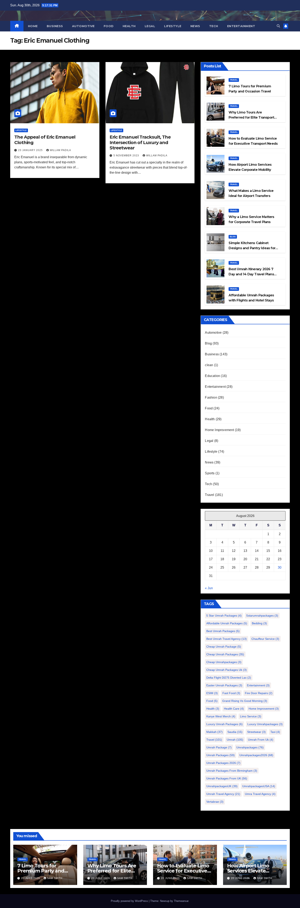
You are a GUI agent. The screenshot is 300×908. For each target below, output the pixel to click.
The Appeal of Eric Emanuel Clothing (44, 139)
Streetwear (256, 732)
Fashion (211, 397)
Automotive (83, 26)
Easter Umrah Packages (224, 685)
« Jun (209, 588)
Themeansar (181, 900)
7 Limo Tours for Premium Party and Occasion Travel (40, 871)
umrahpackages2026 (256, 755)
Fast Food (231, 693)
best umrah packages (223, 631)
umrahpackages (250, 747)
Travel (234, 80)
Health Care (234, 708)
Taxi (275, 732)
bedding (259, 623)
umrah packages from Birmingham (231, 770)
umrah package (219, 747)
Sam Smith (54, 878)
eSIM (212, 693)
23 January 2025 (30, 150)
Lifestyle (172, 26)
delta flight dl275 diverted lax (228, 677)
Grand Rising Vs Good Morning (244, 700)
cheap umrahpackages (223, 662)
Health (129, 26)
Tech (213, 26)
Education (212, 376)
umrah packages (220, 755)
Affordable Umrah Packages (226, 623)
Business (55, 26)
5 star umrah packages (224, 615)
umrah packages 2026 (223, 763)
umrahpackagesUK (222, 786)
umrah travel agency (223, 794)
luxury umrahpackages (265, 724)
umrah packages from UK (226, 778)
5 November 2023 (126, 155)
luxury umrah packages (224, 724)
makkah (214, 732)
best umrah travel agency (226, 638)
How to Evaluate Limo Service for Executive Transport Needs (183, 871)
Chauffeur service (265, 638)
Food (109, 26)
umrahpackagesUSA (258, 786)
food (212, 700)
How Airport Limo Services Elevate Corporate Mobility (249, 871)
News (195, 26)
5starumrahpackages (262, 615)
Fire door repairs (258, 693)
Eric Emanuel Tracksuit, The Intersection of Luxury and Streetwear (140, 142)
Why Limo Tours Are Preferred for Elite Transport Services (251, 117)
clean (209, 365)
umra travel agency (260, 794)
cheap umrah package (223, 646)
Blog (233, 237)
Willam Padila (60, 150)
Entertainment (241, 26)
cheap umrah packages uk (226, 669)
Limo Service (250, 716)
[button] (278, 26)
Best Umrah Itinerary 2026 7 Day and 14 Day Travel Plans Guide (251, 274)
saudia (234, 732)
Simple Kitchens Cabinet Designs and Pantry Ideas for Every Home (252, 248)
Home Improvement (219, 430)
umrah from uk (260, 739)
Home (33, 26)
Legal (150, 26)
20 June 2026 (31, 878)
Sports (209, 473)
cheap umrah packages (225, 654)
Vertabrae (214, 801)
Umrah (235, 739)
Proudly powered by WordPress (130, 900)
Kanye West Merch (220, 716)
